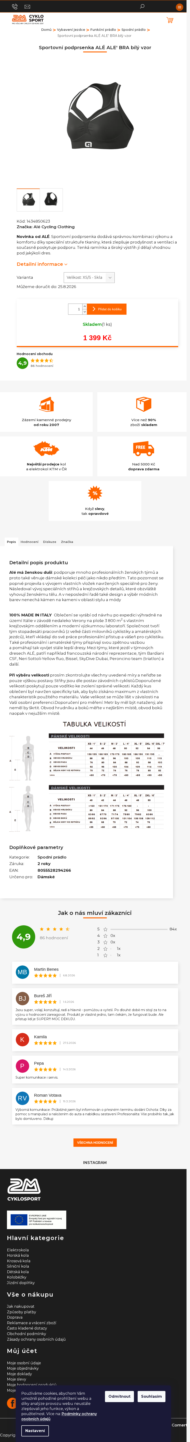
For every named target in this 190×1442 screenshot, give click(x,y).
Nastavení (35, 1431)
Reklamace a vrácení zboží (31, 1323)
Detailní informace (40, 264)
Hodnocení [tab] (29, 542)
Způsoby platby (21, 1312)
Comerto (181, 1425)
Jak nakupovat (21, 1306)
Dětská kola (18, 1272)
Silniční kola (18, 1266)
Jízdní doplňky (21, 1283)
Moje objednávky (23, 1368)
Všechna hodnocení (95, 1142)
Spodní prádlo (52, 857)
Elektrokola (18, 1250)
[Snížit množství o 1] (84, 311)
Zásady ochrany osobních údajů (36, 1339)
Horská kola (18, 1255)
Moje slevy (16, 1379)
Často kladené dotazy (27, 1328)
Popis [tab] (11, 542)
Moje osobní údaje (24, 1363)
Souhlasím (151, 1396)
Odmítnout (119, 1396)
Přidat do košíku (110, 309)
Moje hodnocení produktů (32, 1385)
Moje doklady (19, 1374)
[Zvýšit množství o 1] (84, 306)
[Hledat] (142, 6)
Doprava (14, 1317)
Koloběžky (16, 1277)
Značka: (46, 226)
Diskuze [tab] (49, 542)
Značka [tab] (67, 542)
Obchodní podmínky (26, 1334)
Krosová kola (18, 1261)
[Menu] (179, 7)
